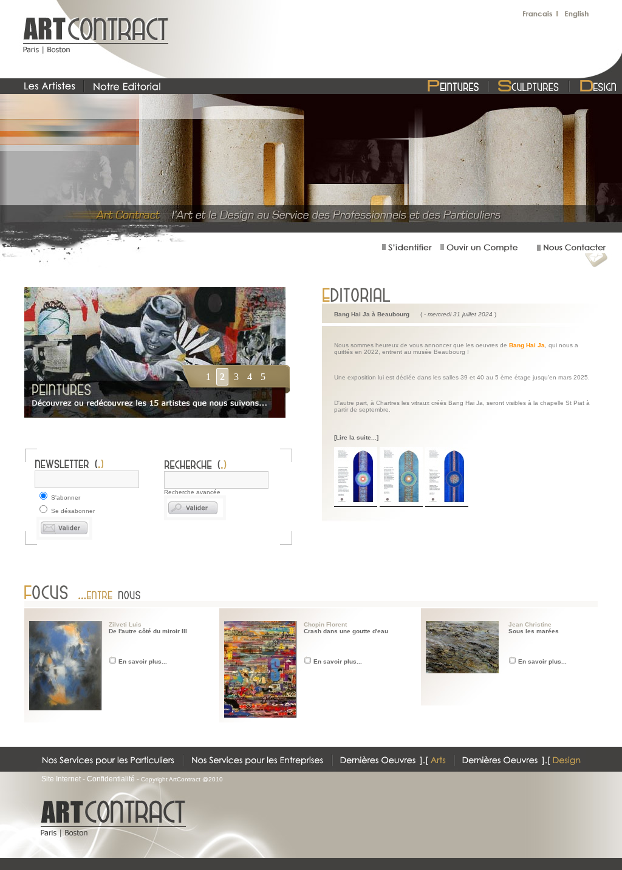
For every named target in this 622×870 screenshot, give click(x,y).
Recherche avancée (192, 492)
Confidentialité (111, 779)
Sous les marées (533, 631)
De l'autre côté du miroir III (148, 631)
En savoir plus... (142, 661)
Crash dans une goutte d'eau (346, 631)
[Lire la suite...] (356, 437)
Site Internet (61, 779)
